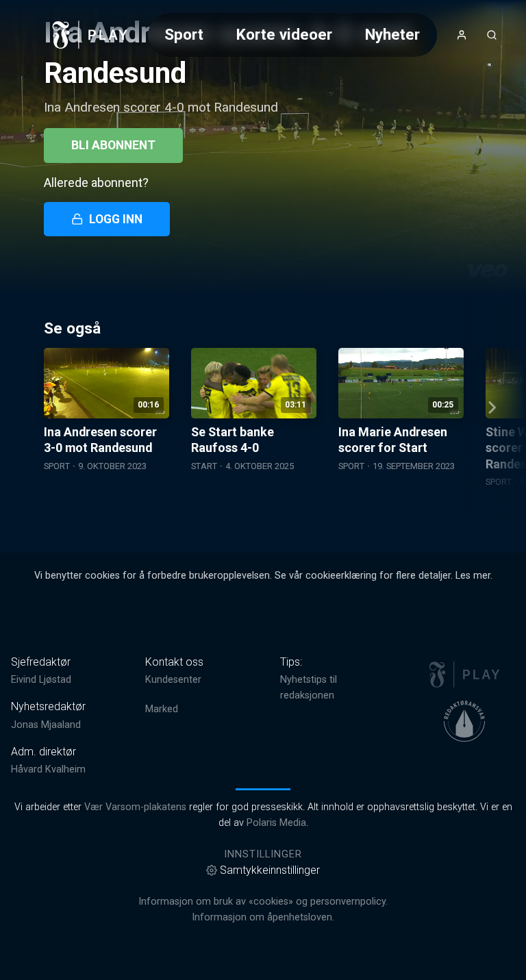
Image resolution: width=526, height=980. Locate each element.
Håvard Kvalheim (48, 769)
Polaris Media (276, 823)
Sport (183, 34)
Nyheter (392, 34)
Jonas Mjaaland (46, 725)
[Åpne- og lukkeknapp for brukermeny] (461, 35)
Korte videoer (284, 34)
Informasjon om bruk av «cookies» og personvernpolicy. (263, 901)
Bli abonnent (113, 145)
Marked (161, 709)
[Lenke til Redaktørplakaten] (464, 721)
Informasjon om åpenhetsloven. (263, 917)
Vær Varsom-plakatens (135, 807)
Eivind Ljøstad (41, 680)
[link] (90, 35)
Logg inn (115, 219)
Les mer (472, 575)
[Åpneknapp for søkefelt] (491, 35)
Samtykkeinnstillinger (270, 870)
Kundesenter (173, 680)
